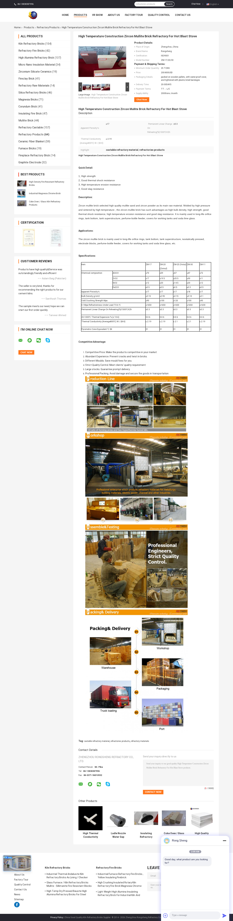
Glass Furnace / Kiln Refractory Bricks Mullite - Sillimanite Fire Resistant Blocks (69, 884)
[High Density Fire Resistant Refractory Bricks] (21, 183)
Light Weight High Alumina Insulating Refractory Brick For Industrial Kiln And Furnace (119, 893)
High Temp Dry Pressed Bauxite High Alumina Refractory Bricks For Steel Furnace (67, 893)
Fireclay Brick (26, 78)
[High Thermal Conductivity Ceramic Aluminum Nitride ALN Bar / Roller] (90, 818)
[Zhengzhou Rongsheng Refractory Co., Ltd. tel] (117, 787)
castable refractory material (97, 741)
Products (80, 15)
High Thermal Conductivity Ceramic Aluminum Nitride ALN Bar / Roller (90, 835)
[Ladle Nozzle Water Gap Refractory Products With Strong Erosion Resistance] (118, 818)
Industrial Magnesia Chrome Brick (45, 193)
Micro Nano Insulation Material (36, 64)
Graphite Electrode (29, 162)
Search (169, 4)
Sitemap (19, 899)
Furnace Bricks (27, 148)
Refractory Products (48, 27)
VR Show (97, 15)
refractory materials (140, 741)
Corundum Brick (27, 106)
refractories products (120, 741)
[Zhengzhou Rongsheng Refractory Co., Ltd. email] (22, 340)
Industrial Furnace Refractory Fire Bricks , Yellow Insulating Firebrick (120, 876)
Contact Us (182, 15)
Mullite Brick (25, 120)
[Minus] (224, 841)
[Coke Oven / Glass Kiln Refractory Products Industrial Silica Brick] (174, 818)
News (17, 894)
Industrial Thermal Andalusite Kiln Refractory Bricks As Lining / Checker (67, 876)
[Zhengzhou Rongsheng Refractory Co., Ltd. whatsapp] (31, 340)
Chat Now (195, 4)
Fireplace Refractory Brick (34, 155)
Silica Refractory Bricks (32, 92)
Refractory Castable (30, 127)
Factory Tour (134, 15)
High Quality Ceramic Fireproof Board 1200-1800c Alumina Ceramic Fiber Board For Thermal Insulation (201, 835)
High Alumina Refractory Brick (36, 57)
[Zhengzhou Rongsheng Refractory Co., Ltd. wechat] (41, 340)
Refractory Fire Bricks (31, 50)
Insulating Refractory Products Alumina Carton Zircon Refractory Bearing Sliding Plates (146, 835)
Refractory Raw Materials (33, 85)
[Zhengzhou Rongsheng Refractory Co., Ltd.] (33, 15)
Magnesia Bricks (28, 99)
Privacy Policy (56, 917)
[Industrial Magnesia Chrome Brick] (21, 193)
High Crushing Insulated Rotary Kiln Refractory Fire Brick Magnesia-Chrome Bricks (120, 884)
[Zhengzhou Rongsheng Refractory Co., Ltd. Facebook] (17, 906)
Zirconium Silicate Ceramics (35, 71)
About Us (114, 15)
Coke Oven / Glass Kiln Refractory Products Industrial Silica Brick (174, 835)
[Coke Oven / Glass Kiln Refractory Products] (21, 203)
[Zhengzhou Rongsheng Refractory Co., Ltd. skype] (50, 340)
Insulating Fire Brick (30, 113)
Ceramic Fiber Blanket (31, 141)
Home (65, 15)
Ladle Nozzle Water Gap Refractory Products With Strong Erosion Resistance (118, 835)
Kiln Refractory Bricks (31, 43)
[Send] (224, 915)
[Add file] (165, 915)
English (213, 4)
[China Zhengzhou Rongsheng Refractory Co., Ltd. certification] (28, 237)
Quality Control (159, 15)
